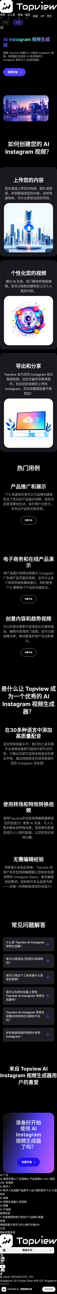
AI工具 (11, 14)
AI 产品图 (5, 1209)
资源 (20, 14)
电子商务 (20, 1217)
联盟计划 (10, 1224)
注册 (18, 22)
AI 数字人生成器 (9, 1190)
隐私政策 (5, 1232)
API (42, 16)
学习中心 (20, 1224)
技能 (35, 16)
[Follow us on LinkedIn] (28, 1259)
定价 (49, 16)
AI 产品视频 (33, 1178)
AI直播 (39, 1217)
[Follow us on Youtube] (28, 1266)
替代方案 (30, 1224)
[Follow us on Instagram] (28, 1263)
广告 (2, 1217)
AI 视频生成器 (8, 1201)
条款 (12, 1232)
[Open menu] (2, 27)
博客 (2, 1224)
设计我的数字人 (40, 1190)
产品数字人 (24, 1190)
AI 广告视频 (20, 1178)
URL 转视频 (6, 1182)
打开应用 (49, 1289)
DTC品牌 (30, 1217)
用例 (2, 14)
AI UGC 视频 (47, 1178)
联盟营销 (10, 1217)
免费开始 (13, 72)
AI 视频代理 (6, 1178)
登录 (5, 22)
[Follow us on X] (28, 1255)
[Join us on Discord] (28, 1270)
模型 (27, 14)
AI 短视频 (21, 1201)
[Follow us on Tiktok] (28, 1273)
